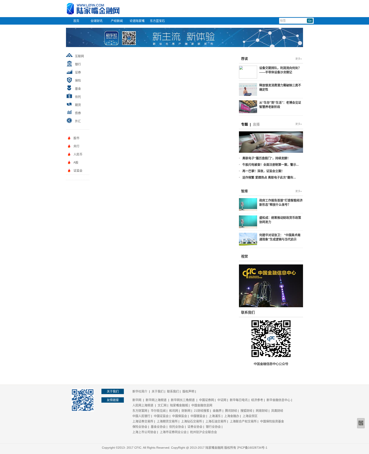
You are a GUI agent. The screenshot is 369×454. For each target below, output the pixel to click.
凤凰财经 (277, 410)
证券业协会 (194, 426)
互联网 (79, 56)
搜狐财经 (246, 410)
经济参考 (257, 400)
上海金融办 (231, 416)
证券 (78, 72)
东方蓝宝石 (157, 20)
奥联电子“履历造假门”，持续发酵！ (266, 158)
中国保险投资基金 (272, 421)
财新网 (186, 410)
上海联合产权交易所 (243, 421)
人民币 (77, 154)
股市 (76, 138)
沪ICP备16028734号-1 (252, 447)
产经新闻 (117, 20)
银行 (78, 64)
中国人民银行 (141, 416)
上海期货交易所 (167, 421)
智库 (244, 191)
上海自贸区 (250, 416)
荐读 (244, 59)
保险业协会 (139, 426)
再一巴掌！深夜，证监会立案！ (263, 171)
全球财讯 (96, 20)
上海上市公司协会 (144, 432)
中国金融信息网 (201, 405)
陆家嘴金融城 (179, 405)
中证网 (221, 400)
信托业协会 (176, 426)
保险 (78, 80)
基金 (78, 88)
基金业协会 (158, 426)
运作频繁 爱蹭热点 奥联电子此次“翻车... (269, 177)
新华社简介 (140, 391)
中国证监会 (161, 416)
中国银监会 (197, 416)
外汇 (78, 121)
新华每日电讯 (239, 400)
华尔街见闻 (158, 410)
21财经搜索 (201, 410)
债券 (78, 113)
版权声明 (188, 391)
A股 (75, 162)
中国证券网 (206, 400)
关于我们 (158, 391)
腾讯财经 (231, 410)
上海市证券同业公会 (173, 432)
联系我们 (173, 391)
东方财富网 (139, 410)
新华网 (137, 400)
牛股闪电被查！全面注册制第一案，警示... (270, 164)
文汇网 (162, 405)
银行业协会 (213, 426)
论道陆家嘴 (137, 20)
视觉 (244, 256)
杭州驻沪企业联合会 (203, 432)
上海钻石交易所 (191, 421)
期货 (78, 105)
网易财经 (262, 410)
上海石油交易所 (215, 421)
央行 (76, 146)
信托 (78, 96)
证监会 (77, 170)
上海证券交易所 (142, 421)
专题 (244, 124)
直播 (256, 124)
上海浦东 (215, 416)
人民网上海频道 (143, 405)
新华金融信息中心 (278, 400)
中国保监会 (179, 416)
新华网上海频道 (156, 400)
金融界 (217, 410)
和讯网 (173, 410)
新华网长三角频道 (183, 400)
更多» (298, 58)
